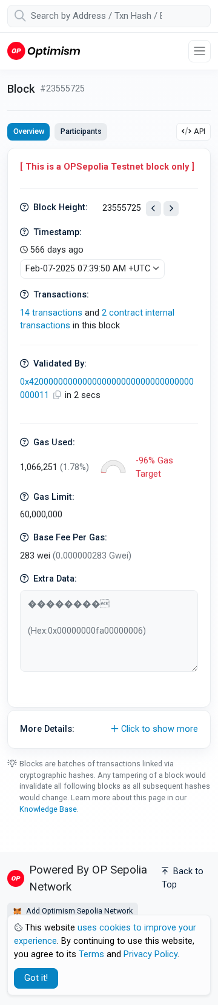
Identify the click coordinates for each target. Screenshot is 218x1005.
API (199, 131)
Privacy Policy (150, 954)
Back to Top (182, 878)
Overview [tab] (28, 131)
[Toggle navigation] (199, 51)
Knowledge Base (48, 809)
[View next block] (171, 208)
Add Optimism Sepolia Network (78, 910)
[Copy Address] (58, 395)
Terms (91, 954)
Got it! (36, 978)
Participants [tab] (81, 131)
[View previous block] (153, 208)
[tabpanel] (109, 448)
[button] (109, 729)
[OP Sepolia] (43, 50)
